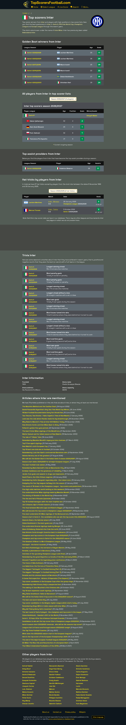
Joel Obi (52, 686)
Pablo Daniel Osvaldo (84, 695)
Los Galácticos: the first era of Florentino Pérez (40, 566)
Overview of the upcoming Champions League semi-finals (43, 554)
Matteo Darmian (82, 692)
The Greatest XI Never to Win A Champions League (41, 541)
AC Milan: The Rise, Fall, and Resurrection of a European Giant (45, 643)
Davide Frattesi (55, 675)
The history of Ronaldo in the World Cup (37, 495)
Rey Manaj (26, 701)
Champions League (74, 204)
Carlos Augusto (82, 672)
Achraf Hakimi (27, 666)
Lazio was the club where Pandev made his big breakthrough (45, 419)
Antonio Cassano (28, 672)
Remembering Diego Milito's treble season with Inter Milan (44, 606)
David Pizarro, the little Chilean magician (37, 477)
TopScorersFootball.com (50, 2)
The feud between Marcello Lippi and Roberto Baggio (42, 508)
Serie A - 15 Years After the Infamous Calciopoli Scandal (43, 618)
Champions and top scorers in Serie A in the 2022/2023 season (46, 538)
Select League (48, 7)
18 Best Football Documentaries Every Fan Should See (42, 413)
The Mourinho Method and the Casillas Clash (39, 406)
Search (75, 7)
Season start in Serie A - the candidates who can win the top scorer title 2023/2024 (54, 517)
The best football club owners (33, 465)
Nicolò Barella (54, 695)
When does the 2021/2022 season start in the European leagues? (47, 634)
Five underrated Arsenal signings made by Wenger (41, 526)
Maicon (52, 689)
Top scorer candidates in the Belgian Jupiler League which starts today (49, 603)
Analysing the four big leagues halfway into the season (43, 483)
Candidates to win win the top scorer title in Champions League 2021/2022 (50, 621)
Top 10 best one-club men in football (36, 449)
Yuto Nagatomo (82, 704)
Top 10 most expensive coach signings (36, 591)
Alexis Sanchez (81, 666)
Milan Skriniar (27, 695)
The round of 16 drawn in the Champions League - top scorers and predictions (51, 486)
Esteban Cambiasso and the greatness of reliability (41, 471)
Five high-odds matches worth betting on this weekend (43, 489)
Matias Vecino (54, 692)
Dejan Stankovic (82, 675)
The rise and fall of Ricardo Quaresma (36, 499)
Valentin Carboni (55, 704)
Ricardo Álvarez (55, 701)
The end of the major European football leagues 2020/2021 (44, 640)
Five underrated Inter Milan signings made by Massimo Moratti (45, 492)
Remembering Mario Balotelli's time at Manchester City (43, 468)
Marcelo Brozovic (82, 689)
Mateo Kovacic (27, 692)
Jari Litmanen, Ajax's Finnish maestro (36, 505)
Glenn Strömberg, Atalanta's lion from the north (40, 529)
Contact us (57, 712)
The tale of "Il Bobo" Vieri (31, 437)
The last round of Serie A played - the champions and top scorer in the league (51, 612)
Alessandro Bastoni (56, 666)
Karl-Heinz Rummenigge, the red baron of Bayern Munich (43, 548)
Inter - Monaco (53, 202)
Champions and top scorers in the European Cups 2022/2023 (45, 535)
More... (86, 7)
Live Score (63, 7)
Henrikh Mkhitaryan (56, 683)
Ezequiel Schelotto (29, 680)
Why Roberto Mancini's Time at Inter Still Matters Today (43, 422)
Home (35, 7)
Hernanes (79, 683)
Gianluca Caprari (28, 683)
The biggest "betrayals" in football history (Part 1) (41, 572)
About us (45, 712)
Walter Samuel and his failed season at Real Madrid (41, 434)
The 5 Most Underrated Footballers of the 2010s (40, 646)
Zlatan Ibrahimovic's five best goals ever (37, 523)
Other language (98, 717)
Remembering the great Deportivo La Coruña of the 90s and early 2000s (49, 557)
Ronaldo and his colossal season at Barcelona (39, 575)
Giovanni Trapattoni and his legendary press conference (43, 560)
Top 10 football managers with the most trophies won (42, 502)
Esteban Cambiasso (56, 677)
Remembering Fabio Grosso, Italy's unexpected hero (41, 584)
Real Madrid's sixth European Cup (35, 446)
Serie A (34, 53)
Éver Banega (80, 677)
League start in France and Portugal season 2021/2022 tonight (46, 627)
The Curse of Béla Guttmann (32, 563)
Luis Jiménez (27, 689)
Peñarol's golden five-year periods (35, 428)
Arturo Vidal (53, 672)
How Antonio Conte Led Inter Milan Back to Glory (40, 425)
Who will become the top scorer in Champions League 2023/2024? (47, 511)
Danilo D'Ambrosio (28, 675)
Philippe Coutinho (55, 698)
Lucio (78, 686)
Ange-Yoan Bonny (55, 669)
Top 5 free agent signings (32, 443)
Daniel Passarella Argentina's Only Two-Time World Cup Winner (45, 410)
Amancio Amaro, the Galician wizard (35, 520)
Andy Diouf (26, 669)
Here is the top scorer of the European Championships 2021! (44, 637)
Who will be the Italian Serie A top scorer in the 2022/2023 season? (47, 597)
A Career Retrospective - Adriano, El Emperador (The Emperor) (45, 578)
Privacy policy (70, 712)
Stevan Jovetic (28, 704)
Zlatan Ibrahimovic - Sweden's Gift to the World (40, 615)
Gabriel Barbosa (82, 680)
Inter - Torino (53, 209)
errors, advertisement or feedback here (61, 719)
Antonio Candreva (82, 669)
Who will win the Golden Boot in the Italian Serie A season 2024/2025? (48, 459)
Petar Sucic (26, 698)
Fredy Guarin (54, 680)
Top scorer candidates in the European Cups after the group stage (47, 581)
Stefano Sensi (81, 701)
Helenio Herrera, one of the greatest (36, 456)
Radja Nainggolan (82, 698)
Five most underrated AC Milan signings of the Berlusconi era (45, 514)
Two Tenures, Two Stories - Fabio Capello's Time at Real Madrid (45, 416)
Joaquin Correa (28, 686)
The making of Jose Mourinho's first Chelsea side (41, 588)
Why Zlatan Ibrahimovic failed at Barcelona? (38, 594)
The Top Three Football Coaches (34, 630)
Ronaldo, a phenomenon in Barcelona (36, 551)
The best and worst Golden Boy (34, 600)
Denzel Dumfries (28, 677)
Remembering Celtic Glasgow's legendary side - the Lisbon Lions (46, 480)
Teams (25, 13)
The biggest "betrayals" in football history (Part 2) (41, 569)
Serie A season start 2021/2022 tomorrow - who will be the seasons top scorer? (52, 624)
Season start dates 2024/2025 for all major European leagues (45, 462)
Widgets (82, 712)
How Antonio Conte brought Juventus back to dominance (44, 532)
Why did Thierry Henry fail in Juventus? (37, 609)
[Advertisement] (63, 238)
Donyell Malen (92, 116)
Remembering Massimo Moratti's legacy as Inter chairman (43, 440)
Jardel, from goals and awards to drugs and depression (43, 474)
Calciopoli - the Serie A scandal (34, 545)
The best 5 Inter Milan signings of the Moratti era (41, 431)
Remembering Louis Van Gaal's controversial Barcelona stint (44, 452)
